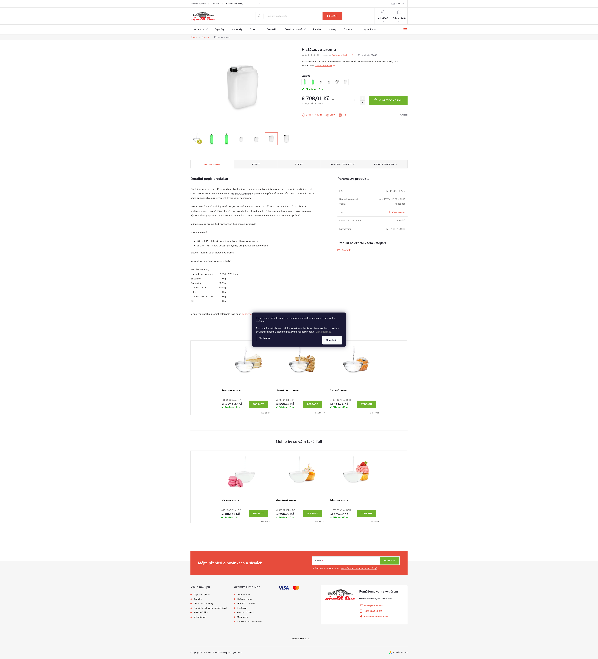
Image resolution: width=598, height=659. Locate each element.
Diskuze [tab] (299, 164)
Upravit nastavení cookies (249, 621)
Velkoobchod (200, 617)
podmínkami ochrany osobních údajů (359, 568)
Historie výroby (244, 599)
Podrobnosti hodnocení (342, 55)
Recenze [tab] (256, 164)
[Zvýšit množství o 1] (362, 98)
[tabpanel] (245, 378)
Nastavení (264, 338)
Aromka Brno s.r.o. (301, 638)
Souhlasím (332, 340)
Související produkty (341, 164)
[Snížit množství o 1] (362, 102)
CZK (398, 3)
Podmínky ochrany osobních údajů (210, 608)
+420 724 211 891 (373, 611)
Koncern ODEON (245, 612)
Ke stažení (242, 608)
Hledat (332, 16)
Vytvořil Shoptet (400, 652)
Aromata (346, 250)
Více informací (324, 331)
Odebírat (389, 560)
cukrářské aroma (396, 212)
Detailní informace (323, 65)
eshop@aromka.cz (373, 605)
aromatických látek (241, 193)
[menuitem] (201, 29)
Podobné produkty (384, 164)
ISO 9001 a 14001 (246, 603)
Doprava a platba (198, 3)
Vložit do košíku (390, 100)
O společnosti (243, 594)
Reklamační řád (201, 612)
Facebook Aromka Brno (376, 616)
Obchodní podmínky (234, 3)
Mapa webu (242, 617)
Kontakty (215, 3)
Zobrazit (258, 404)
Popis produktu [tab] (212, 164)
